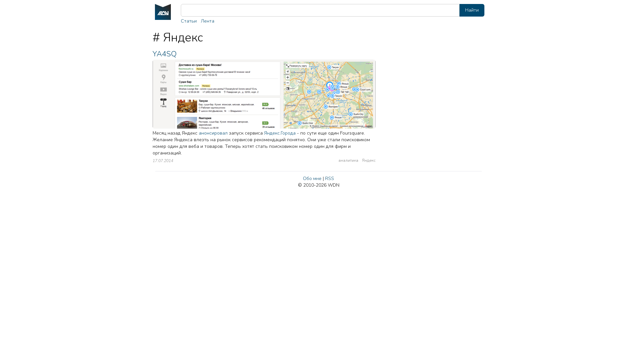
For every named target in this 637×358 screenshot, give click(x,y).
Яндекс (369, 160)
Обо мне (312, 178)
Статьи (189, 21)
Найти (472, 10)
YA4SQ (165, 54)
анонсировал (213, 133)
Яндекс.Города (280, 133)
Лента (207, 21)
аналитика (348, 160)
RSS (329, 178)
